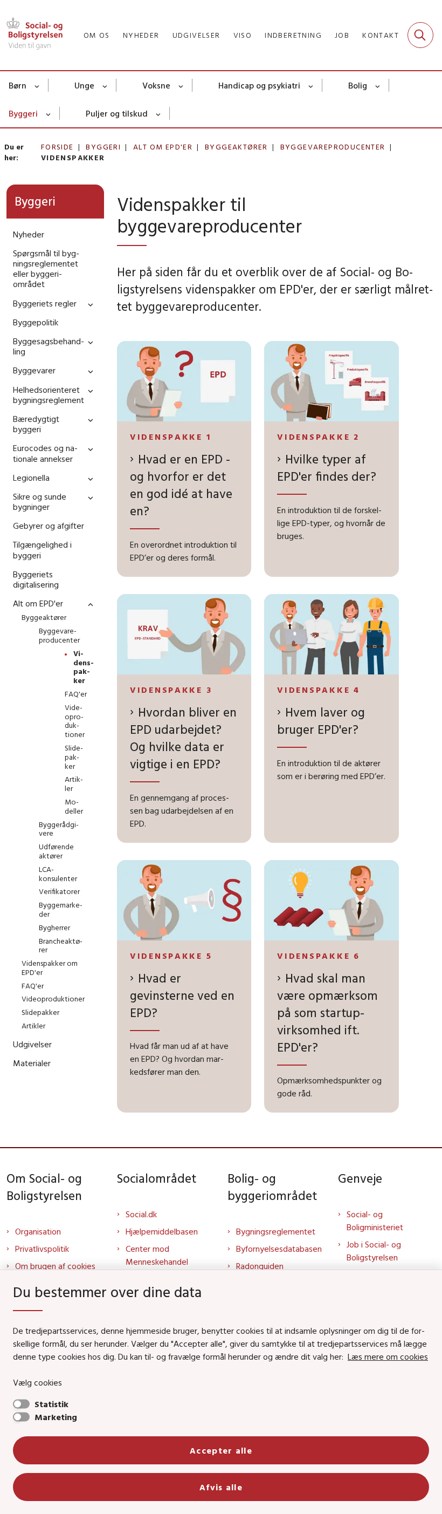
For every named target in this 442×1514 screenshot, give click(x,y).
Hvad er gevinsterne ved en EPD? (182, 995)
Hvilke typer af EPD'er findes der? (326, 467)
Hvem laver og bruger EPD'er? (321, 720)
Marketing (55, 1416)
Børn (17, 85)
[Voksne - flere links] (181, 85)
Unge (84, 85)
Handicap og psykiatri (259, 85)
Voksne (156, 85)
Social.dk (141, 1214)
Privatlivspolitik (42, 1248)
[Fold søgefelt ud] (420, 35)
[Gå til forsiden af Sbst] (31, 35)
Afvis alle (221, 1487)
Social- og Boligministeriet (375, 1220)
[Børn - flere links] (37, 85)
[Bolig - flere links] (378, 85)
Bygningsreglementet (275, 1231)
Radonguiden (260, 1265)
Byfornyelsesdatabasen (279, 1248)
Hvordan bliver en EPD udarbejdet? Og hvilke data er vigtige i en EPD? (183, 738)
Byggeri (23, 113)
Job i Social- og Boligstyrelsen (374, 1251)
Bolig (357, 85)
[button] (87, 304)
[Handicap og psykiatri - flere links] (311, 85)
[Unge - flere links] (105, 85)
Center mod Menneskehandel (157, 1255)
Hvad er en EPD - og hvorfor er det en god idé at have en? (181, 485)
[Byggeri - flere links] (49, 113)
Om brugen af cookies (55, 1265)
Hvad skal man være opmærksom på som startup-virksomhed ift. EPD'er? (327, 1012)
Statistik (51, 1404)
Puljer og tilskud (117, 113)
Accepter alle (221, 1450)
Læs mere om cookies (388, 1356)
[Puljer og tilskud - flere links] (159, 113)
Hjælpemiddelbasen (162, 1231)
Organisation (38, 1231)
